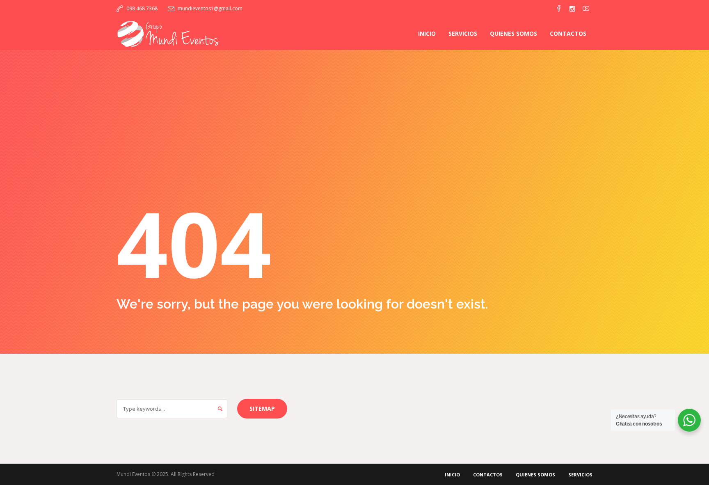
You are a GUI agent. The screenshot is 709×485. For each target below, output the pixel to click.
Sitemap (262, 408)
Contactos (488, 474)
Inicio (452, 474)
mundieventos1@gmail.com (210, 8)
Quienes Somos (535, 474)
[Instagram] (572, 9)
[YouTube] (586, 9)
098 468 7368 (142, 8)
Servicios (580, 474)
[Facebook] (559, 9)
